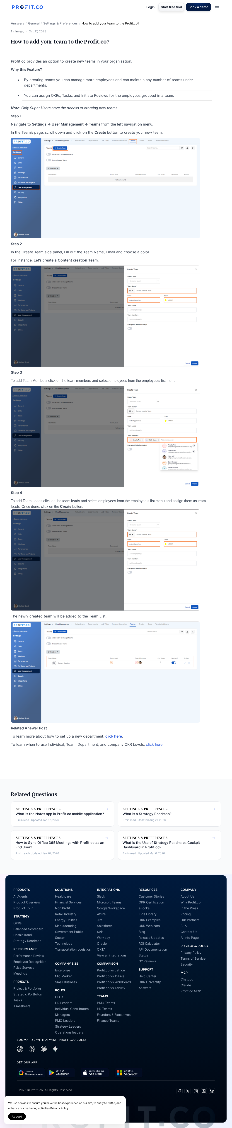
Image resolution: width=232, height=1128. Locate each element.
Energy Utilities (66, 920)
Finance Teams (108, 1020)
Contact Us (189, 932)
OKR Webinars (149, 926)
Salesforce (105, 926)
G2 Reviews (147, 961)
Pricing (186, 914)
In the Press (189, 908)
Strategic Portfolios (27, 994)
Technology (63, 943)
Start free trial (171, 7)
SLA (184, 926)
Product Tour (23, 908)
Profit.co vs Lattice (111, 970)
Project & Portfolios (27, 988)
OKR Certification (151, 902)
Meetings (20, 973)
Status (143, 955)
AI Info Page (190, 937)
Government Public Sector (69, 934)
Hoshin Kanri (22, 935)
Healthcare (63, 896)
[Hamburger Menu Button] (216, 6)
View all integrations (111, 955)
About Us (187, 896)
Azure (101, 914)
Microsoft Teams (109, 902)
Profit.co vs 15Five (110, 976)
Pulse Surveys (23, 967)
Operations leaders (69, 1032)
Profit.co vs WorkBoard (114, 982)
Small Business (66, 982)
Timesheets (21, 1006)
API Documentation (153, 949)
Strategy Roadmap (27, 941)
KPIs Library (148, 914)
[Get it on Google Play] (31, 1073)
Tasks (17, 1000)
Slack (101, 896)
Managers (62, 1015)
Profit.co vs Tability (111, 988)
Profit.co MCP (191, 991)
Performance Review (28, 956)
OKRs (17, 923)
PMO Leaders (65, 1020)
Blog (142, 932)
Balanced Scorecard (28, 929)
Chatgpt (187, 979)
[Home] (27, 7)
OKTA (101, 949)
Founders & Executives (113, 1015)
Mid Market (63, 976)
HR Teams (104, 1009)
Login (150, 7)
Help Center (147, 976)
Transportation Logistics (73, 949)
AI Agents (20, 896)
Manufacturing (66, 926)
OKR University (150, 982)
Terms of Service (193, 958)
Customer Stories (151, 896)
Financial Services (68, 902)
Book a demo (198, 7)
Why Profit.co (191, 902)
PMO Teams (106, 1003)
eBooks (144, 908)
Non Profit (62, 908)
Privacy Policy (191, 952)
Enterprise (62, 970)
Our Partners (190, 920)
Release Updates (151, 937)
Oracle (102, 943)
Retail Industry (65, 914)
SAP (100, 932)
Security (187, 964)
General (33, 23)
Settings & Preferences (60, 23)
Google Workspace (111, 908)
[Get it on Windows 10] (128, 1073)
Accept (17, 1116)
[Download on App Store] (95, 1073)
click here (154, 744)
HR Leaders (63, 1003)
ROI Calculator (149, 943)
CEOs (59, 997)
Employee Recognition (29, 961)
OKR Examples (149, 920)
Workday (103, 937)
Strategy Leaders (68, 1026)
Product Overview (26, 902)
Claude (186, 985)
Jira (99, 920)
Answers (17, 23)
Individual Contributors (72, 1009)
